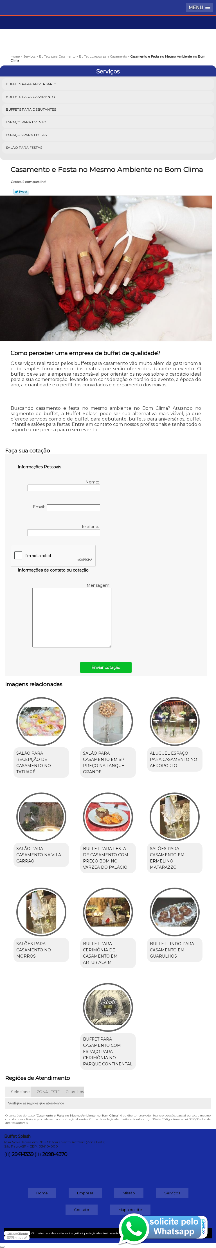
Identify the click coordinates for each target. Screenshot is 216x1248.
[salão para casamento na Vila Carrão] (41, 814)
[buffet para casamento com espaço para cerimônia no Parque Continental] (108, 1004)
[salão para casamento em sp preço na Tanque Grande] (108, 718)
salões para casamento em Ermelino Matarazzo (167, 858)
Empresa (85, 1193)
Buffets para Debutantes (31, 109)
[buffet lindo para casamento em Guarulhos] (175, 909)
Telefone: (90, 526)
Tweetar (21, 191)
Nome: (93, 482)
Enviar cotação (105, 667)
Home (42, 1193)
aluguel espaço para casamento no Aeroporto (173, 759)
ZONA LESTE (48, 1091)
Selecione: (21, 1091)
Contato (81, 1209)
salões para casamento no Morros (33, 950)
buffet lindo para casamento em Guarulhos (172, 950)
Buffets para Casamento (30, 97)
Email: (40, 506)
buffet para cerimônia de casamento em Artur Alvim (100, 953)
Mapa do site (130, 1209)
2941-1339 (22, 1154)
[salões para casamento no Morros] (41, 909)
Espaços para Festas (26, 135)
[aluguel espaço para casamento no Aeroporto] (175, 718)
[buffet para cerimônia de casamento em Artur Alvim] (108, 909)
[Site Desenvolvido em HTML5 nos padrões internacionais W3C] (17, 1238)
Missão (129, 1193)
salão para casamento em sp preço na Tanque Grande (103, 762)
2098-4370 (54, 1154)
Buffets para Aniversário (31, 84)
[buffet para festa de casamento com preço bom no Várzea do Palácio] (108, 814)
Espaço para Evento (26, 122)
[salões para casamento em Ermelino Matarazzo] (175, 814)
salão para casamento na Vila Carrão (38, 855)
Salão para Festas (24, 147)
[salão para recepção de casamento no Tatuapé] (41, 718)
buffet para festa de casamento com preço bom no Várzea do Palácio (105, 858)
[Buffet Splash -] (108, 33)
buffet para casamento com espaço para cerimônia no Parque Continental (107, 1052)
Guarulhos (75, 1091)
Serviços (108, 71)
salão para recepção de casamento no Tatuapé (33, 762)
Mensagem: (99, 585)
